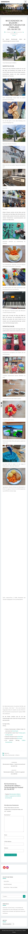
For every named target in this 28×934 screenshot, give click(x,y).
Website (6, 848)
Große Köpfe (15, 731)
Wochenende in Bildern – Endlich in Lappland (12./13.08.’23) (14, 772)
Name (5, 835)
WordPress (19, 930)
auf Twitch (19, 738)
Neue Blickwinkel (8, 884)
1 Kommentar (14, 33)
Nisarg (14, 932)
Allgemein (6, 753)
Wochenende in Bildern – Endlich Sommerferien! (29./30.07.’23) (14, 764)
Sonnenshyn (5, 2)
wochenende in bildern (13, 755)
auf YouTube (20, 736)
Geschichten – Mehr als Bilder (10, 887)
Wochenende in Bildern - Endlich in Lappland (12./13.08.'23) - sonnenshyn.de (13, 795)
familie (6, 755)
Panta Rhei (6, 881)
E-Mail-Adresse (7, 841)
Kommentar (7, 815)
